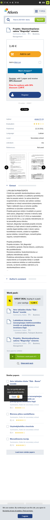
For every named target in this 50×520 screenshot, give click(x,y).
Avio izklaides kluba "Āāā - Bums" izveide (25, 311)
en (43, 3)
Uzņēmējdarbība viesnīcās (22, 426)
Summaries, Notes (19, 34)
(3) (39, 119)
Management (17, 37)
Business (36, 34)
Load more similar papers (25, 452)
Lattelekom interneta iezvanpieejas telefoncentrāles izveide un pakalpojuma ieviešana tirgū (27, 324)
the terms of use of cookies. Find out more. (18, 511)
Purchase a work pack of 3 (26, 356)
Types (42, 11)
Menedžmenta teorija (19, 439)
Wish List (17, 62)
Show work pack (27, 363)
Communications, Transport (25, 333)
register (12, 78)
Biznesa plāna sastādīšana (22, 414)
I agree (25, 516)
